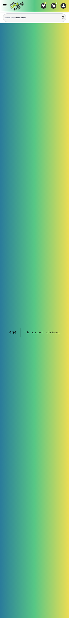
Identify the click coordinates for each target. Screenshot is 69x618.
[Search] (63, 18)
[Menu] (5, 6)
